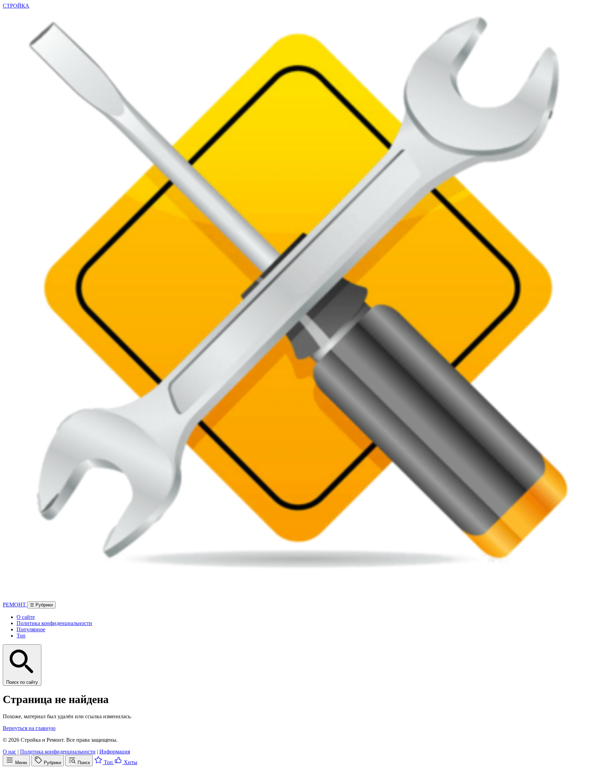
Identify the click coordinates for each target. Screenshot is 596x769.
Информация (114, 752)
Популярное (31, 629)
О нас (9, 752)
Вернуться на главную (29, 728)
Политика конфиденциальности (54, 623)
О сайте (26, 617)
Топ (21, 636)
